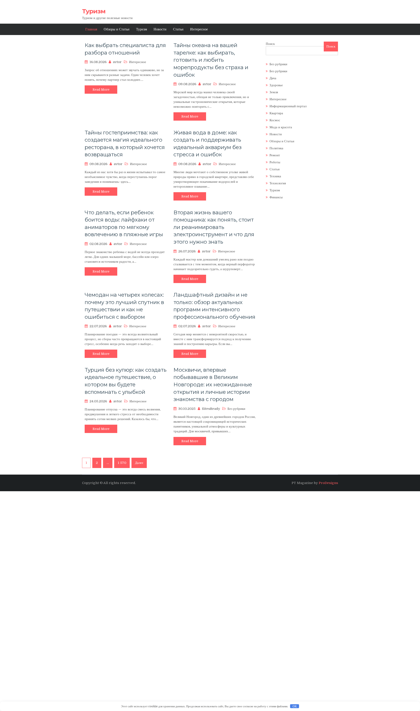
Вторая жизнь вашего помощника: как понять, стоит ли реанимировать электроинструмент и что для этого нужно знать (213, 227)
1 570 (122, 463)
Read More (101, 89)
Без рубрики (278, 64)
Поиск (270, 44)
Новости (160, 29)
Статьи (178, 29)
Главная (91, 29)
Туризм (93, 11)
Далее (139, 463)
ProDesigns (328, 483)
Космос (275, 120)
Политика (276, 148)
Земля (274, 92)
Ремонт (275, 155)
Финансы (276, 197)
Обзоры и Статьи (117, 29)
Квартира (276, 113)
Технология (278, 183)
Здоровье (276, 85)
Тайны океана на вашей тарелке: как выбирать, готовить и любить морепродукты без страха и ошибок (210, 60)
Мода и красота (281, 127)
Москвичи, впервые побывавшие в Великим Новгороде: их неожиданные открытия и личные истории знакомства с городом (212, 384)
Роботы (275, 162)
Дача (273, 78)
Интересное (199, 29)
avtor (117, 62)
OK (294, 706)
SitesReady (211, 409)
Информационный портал (288, 106)
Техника (275, 176)
